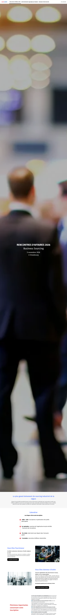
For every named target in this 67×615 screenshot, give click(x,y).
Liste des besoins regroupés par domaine (29, 1)
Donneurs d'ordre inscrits (44, 1)
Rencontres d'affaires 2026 (15, 1)
